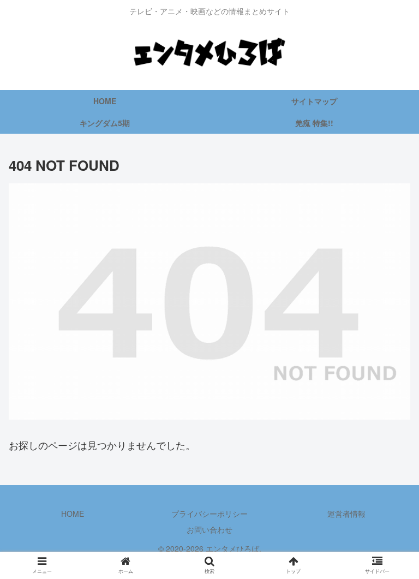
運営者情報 (346, 513)
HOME (72, 513)
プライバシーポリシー (209, 513)
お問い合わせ (209, 529)
